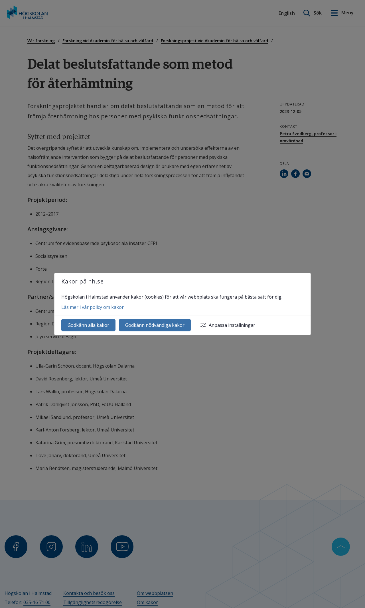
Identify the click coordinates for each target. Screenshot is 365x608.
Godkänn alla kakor (88, 325)
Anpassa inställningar (232, 325)
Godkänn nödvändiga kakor (154, 325)
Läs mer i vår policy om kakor (92, 307)
